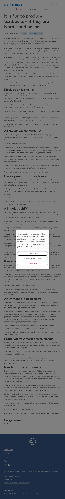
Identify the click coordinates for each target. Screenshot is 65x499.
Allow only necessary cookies (32, 258)
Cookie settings (32, 253)
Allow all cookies (32, 263)
